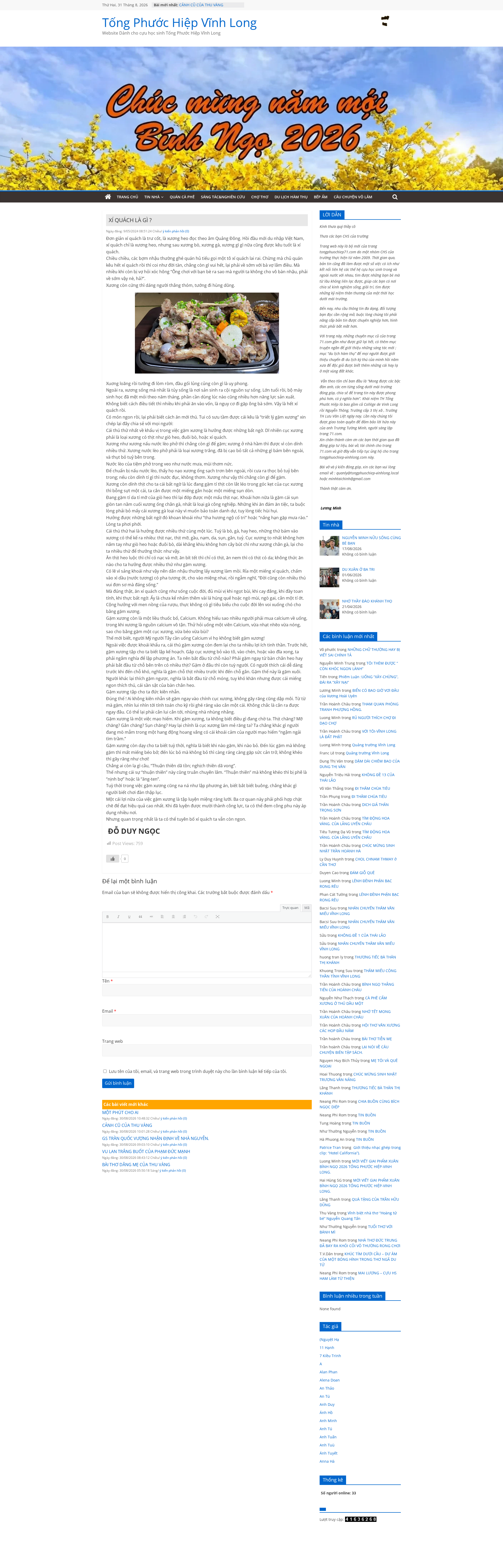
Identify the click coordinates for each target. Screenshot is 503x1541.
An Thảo (327, 1388)
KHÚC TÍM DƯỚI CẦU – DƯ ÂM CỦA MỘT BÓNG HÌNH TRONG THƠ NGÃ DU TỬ (358, 1259)
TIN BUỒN (367, 1114)
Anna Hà (327, 1461)
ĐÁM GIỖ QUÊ (362, 872)
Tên (107, 981)
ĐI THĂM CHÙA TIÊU (372, 788)
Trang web (112, 1041)
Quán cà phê (182, 196)
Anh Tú (326, 1428)
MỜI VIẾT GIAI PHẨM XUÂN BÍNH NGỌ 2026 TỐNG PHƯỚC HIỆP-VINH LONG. (359, 1167)
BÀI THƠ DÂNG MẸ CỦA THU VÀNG (136, 1164)
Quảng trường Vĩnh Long (373, 744)
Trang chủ (127, 196)
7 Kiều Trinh (330, 1355)
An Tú (325, 1396)
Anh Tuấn (328, 1436)
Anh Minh (328, 1420)
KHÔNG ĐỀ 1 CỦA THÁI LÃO (362, 935)
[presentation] (108, 917)
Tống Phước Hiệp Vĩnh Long (179, 22)
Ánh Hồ (326, 1412)
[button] (109, 917)
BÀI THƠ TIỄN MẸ (377, 1038)
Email (109, 1011)
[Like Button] (112, 859)
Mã (306, 907)
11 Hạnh (327, 1347)
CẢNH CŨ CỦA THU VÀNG (127, 1125)
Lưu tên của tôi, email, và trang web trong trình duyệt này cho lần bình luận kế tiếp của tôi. (198, 1071)
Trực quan (290, 907)
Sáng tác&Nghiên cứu (223, 196)
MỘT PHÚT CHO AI (195, 4)
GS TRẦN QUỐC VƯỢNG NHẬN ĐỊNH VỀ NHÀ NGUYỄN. (155, 1138)
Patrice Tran (330, 1147)
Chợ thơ (259, 196)
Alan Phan (328, 1371)
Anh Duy (327, 1404)
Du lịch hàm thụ (291, 196)
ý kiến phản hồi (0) (176, 231)
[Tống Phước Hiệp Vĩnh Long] (108, 196)
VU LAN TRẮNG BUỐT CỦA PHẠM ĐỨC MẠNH (146, 1151)
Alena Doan (330, 1380)
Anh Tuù (327, 1445)
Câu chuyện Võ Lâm (353, 196)
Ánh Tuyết (328, 1453)
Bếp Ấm (320, 196)
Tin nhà (152, 196)
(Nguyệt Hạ (329, 1339)
